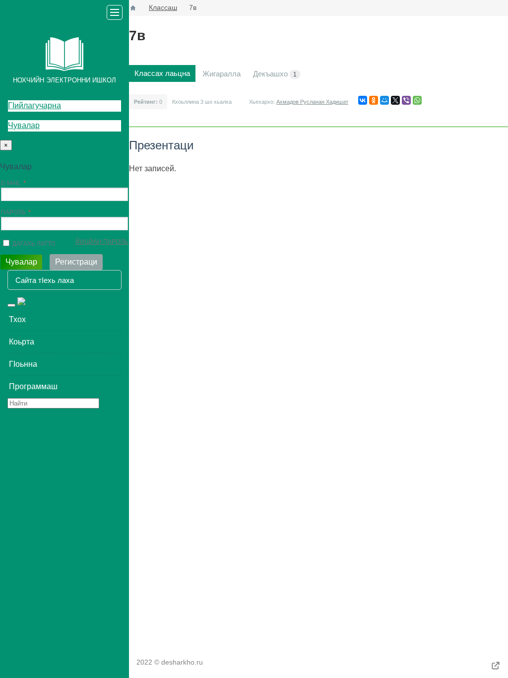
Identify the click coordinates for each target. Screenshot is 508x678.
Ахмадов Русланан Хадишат (312, 102)
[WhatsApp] (417, 100)
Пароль (13, 212)
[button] (64, 320)
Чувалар (24, 125)
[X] (395, 100)
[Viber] (406, 100)
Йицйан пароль (101, 241)
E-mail (11, 183)
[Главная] (133, 8)
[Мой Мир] (384, 100)
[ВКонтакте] (362, 100)
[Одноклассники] (373, 100)
